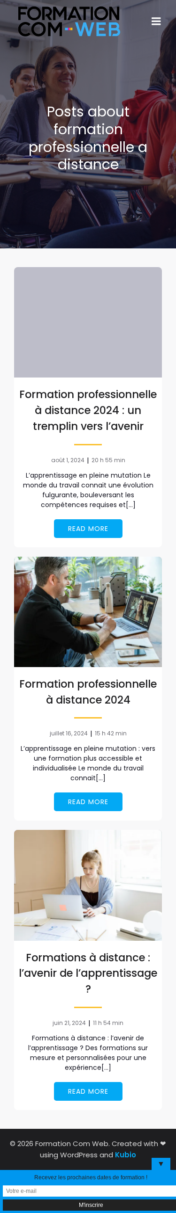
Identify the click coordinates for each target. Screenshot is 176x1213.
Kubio (125, 1155)
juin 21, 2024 (69, 1023)
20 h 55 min (108, 460)
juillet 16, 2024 (69, 733)
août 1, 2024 (67, 460)
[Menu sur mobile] (156, 21)
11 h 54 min (108, 1023)
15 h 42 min (111, 733)
